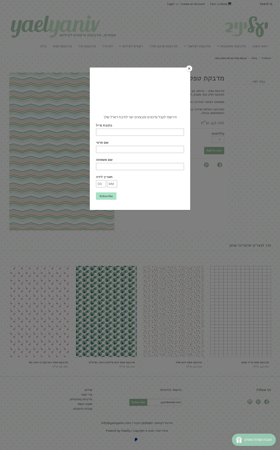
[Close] (189, 68)
